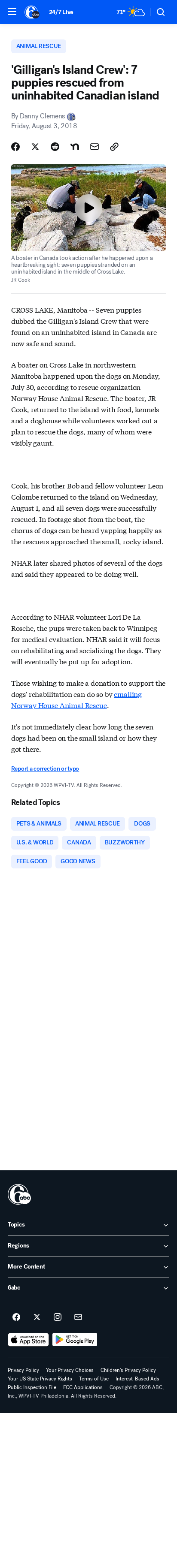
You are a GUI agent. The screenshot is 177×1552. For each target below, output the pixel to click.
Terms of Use (94, 1378)
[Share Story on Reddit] (55, 146)
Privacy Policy (23, 1370)
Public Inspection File (32, 1387)
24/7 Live (61, 12)
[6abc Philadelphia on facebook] (16, 1317)
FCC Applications (83, 1387)
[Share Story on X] (35, 146)
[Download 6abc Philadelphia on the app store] (28, 1340)
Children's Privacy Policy (128, 1370)
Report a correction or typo (45, 769)
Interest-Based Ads (137, 1378)
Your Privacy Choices (70, 1370)
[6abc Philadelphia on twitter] (37, 1317)
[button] (12, 11)
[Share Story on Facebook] (15, 146)
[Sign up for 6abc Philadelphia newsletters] (78, 1317)
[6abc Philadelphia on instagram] (57, 1317)
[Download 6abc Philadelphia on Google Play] (75, 1340)
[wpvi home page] (19, 1194)
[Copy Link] (114, 146)
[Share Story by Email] (94, 146)
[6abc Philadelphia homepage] (32, 12)
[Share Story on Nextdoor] (74, 146)
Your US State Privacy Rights (40, 1378)
